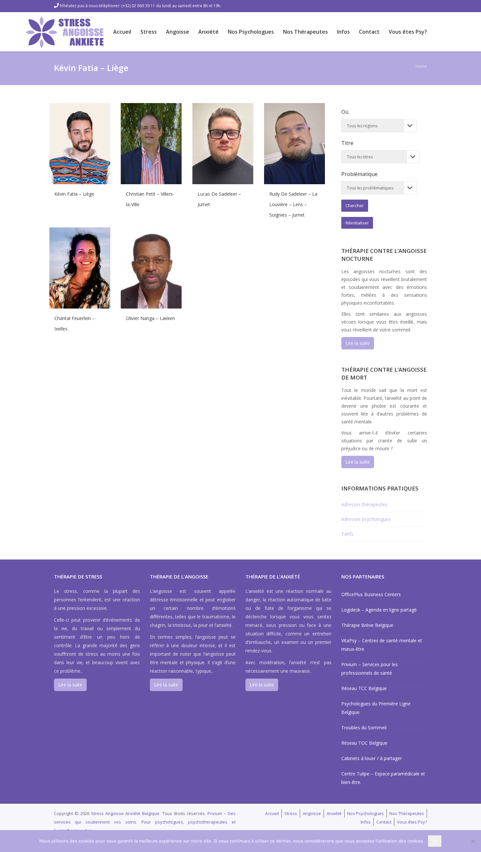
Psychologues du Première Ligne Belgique (376, 708)
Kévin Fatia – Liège (74, 194)
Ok (434, 840)
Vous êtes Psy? (408, 31)
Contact (369, 31)
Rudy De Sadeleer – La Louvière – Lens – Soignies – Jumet (293, 204)
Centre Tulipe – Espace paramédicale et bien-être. (383, 778)
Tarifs (347, 534)
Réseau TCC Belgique (364, 688)
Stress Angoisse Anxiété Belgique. (126, 813)
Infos (343, 31)
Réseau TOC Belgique (364, 743)
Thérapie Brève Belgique (367, 625)
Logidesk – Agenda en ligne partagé (379, 610)
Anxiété (208, 31)
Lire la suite (358, 343)
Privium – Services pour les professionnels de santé (369, 668)
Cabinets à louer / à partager (371, 758)
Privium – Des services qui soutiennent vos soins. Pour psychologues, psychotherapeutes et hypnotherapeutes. (145, 821)
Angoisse (177, 31)
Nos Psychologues (251, 31)
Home (421, 66)
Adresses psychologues (366, 519)
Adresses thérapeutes (364, 504)
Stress (148, 31)
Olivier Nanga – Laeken (150, 318)
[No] (473, 841)
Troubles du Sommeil (363, 727)
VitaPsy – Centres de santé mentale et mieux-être (381, 644)
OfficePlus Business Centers (371, 594)
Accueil (122, 31)
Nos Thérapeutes (305, 31)
